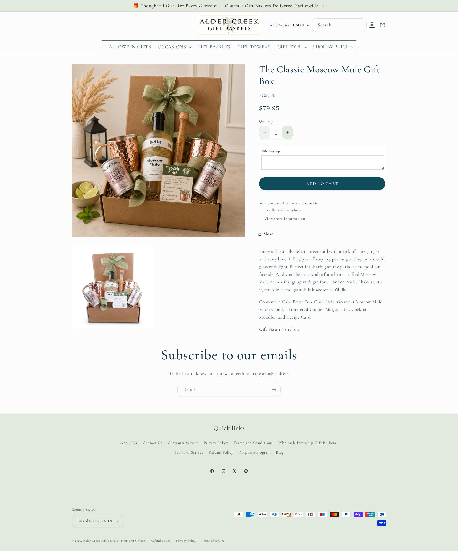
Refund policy (161, 540)
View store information (284, 218)
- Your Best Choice (132, 540)
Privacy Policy (216, 442)
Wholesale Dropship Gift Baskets (307, 442)
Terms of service (213, 540)
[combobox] (339, 25)
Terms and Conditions (253, 442)
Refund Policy (221, 451)
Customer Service (183, 442)
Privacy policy (186, 540)
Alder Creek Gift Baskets (100, 540)
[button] (174, 47)
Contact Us (152, 442)
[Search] (360, 25)
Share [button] (268, 233)
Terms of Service (188, 451)
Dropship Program (255, 451)
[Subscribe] (274, 389)
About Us (128, 442)
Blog (280, 451)
